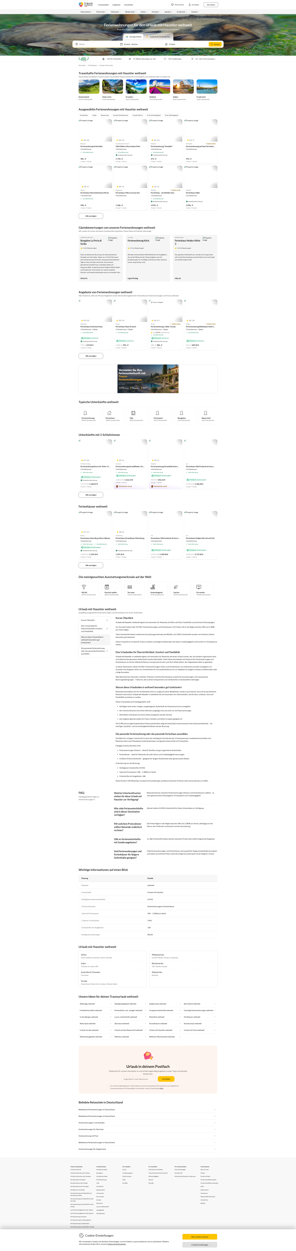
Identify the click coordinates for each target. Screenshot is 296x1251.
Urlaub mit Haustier (106, 65)
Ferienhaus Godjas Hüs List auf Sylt (200, 538)
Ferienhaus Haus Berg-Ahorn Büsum (95, 538)
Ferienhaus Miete (101, 1176)
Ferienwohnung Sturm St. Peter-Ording (96, 466)
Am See (98, 1200)
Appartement (100, 1190)
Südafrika (89, 958)
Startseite (82, 65)
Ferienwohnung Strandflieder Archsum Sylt (133, 466)
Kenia (83, 958)
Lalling (130, 237)
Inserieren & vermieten (156, 1169)
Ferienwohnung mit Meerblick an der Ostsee (82, 1205)
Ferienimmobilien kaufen (208, 1180)
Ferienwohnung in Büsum (78, 1217)
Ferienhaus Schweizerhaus (91, 326)
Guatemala (174, 958)
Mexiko (160, 958)
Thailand (84, 966)
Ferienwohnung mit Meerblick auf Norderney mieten (81, 1194)
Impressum (204, 1193)
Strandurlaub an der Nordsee (79, 1186)
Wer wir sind (204, 1169)
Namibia (96, 958)
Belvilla (203, 1203)
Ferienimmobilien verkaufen (209, 1183)
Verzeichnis (204, 1200)
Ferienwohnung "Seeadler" (162, 146)
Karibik (154, 958)
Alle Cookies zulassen (199, 1237)
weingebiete (100, 1210)
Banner (151, 1180)
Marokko (109, 958)
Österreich (106, 97)
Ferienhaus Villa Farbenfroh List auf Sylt (202, 466)
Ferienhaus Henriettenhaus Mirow (94, 193)
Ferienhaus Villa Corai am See (128, 193)
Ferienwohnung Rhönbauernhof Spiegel (202, 326)
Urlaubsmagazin (127, 1173)
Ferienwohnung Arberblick (91, 146)
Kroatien (129, 97)
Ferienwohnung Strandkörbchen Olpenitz (168, 466)
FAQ (123, 1180)
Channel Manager (180, 1169)
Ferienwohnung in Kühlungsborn (80, 1220)
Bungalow (99, 1173)
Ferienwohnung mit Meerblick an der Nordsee (82, 1200)
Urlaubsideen (92, 65)
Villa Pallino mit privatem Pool (128, 146)
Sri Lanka (91, 966)
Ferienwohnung (101, 1180)
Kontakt (124, 1183)
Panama (167, 958)
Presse (203, 1173)
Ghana (102, 958)
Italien (175, 97)
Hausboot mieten (101, 1169)
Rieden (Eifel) (179, 237)
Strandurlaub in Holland (78, 1180)
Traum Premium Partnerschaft (158, 1173)
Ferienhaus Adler (193, 193)
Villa (97, 1183)
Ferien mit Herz (205, 1176)
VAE (96, 966)
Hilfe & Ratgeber (154, 1176)
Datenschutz (205, 1190)
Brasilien (155, 975)
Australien (85, 975)
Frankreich (201, 97)
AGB (202, 1186)
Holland (152, 97)
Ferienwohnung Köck (138, 240)
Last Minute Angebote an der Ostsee (81, 1210)
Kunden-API (178, 1173)
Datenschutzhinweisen (117, 1244)
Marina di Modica (86, 237)
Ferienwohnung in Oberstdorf (79, 1223)
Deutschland (84, 97)
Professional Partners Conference (185, 1176)
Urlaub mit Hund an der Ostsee (80, 1173)
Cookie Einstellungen (199, 1245)
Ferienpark (99, 1186)
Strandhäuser (100, 1213)
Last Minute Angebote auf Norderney (82, 1213)
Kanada (164, 966)
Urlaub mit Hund (75, 1169)
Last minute (100, 1193)
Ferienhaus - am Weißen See (162, 193)
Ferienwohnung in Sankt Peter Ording (82, 1227)
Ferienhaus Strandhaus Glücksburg (130, 538)
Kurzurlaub (100, 1196)
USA (153, 966)
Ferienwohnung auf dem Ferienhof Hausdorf (204, 146)
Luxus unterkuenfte (102, 1206)
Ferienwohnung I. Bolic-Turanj (163, 326)
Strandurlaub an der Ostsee (79, 1183)
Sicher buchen (126, 1176)
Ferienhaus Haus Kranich (126, 326)
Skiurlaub (99, 1203)
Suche (124, 1169)
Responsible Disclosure (208, 1196)
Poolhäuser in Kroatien (77, 1190)
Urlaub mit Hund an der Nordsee (80, 1176)
